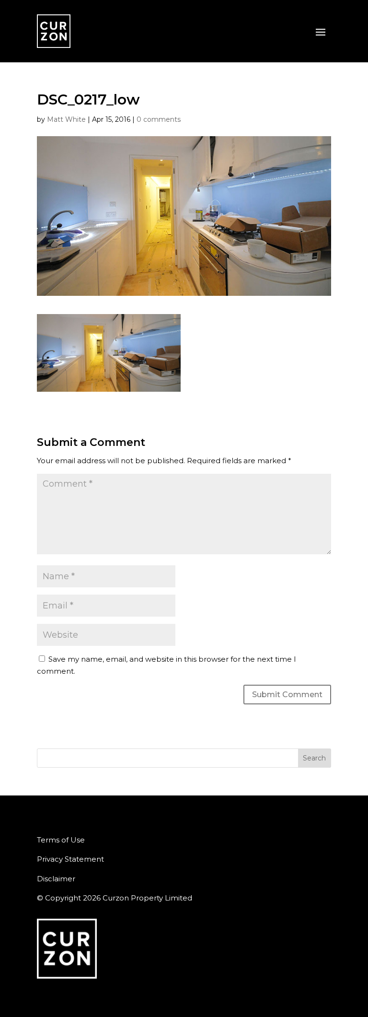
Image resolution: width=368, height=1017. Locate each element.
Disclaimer (56, 878)
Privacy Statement (70, 859)
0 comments (159, 119)
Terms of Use (61, 839)
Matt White (66, 119)
